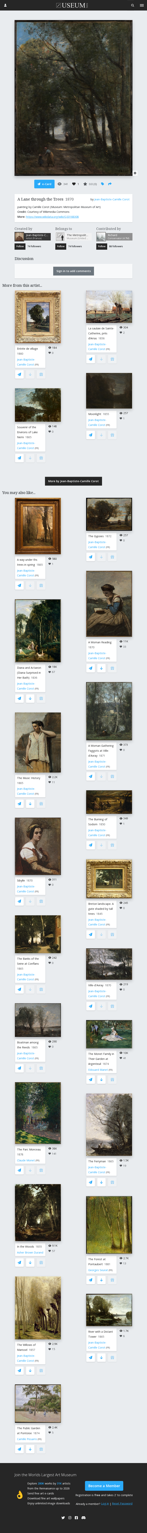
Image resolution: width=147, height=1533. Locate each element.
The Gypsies (96, 536)
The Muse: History (28, 778)
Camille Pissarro (27, 1439)
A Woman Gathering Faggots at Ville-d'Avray (101, 750)
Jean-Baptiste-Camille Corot (112, 199)
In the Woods (25, 1246)
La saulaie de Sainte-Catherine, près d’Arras (101, 333)
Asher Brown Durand (30, 1252)
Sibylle (21, 880)
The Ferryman (97, 1161)
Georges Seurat (98, 1270)
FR (36, 364)
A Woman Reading (100, 642)
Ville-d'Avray (95, 985)
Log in (105, 1503)
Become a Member (104, 1485)
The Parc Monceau (29, 1149)
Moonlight (94, 414)
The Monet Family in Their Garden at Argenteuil (101, 1059)
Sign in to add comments (73, 271)
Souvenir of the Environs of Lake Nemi (27, 432)
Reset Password (122, 1503)
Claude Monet (26, 1160)
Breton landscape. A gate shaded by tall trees (101, 909)
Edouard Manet (98, 1070)
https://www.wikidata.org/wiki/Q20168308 (52, 217)
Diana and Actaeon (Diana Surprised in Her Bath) (29, 672)
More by (73, 481)
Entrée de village (27, 348)
